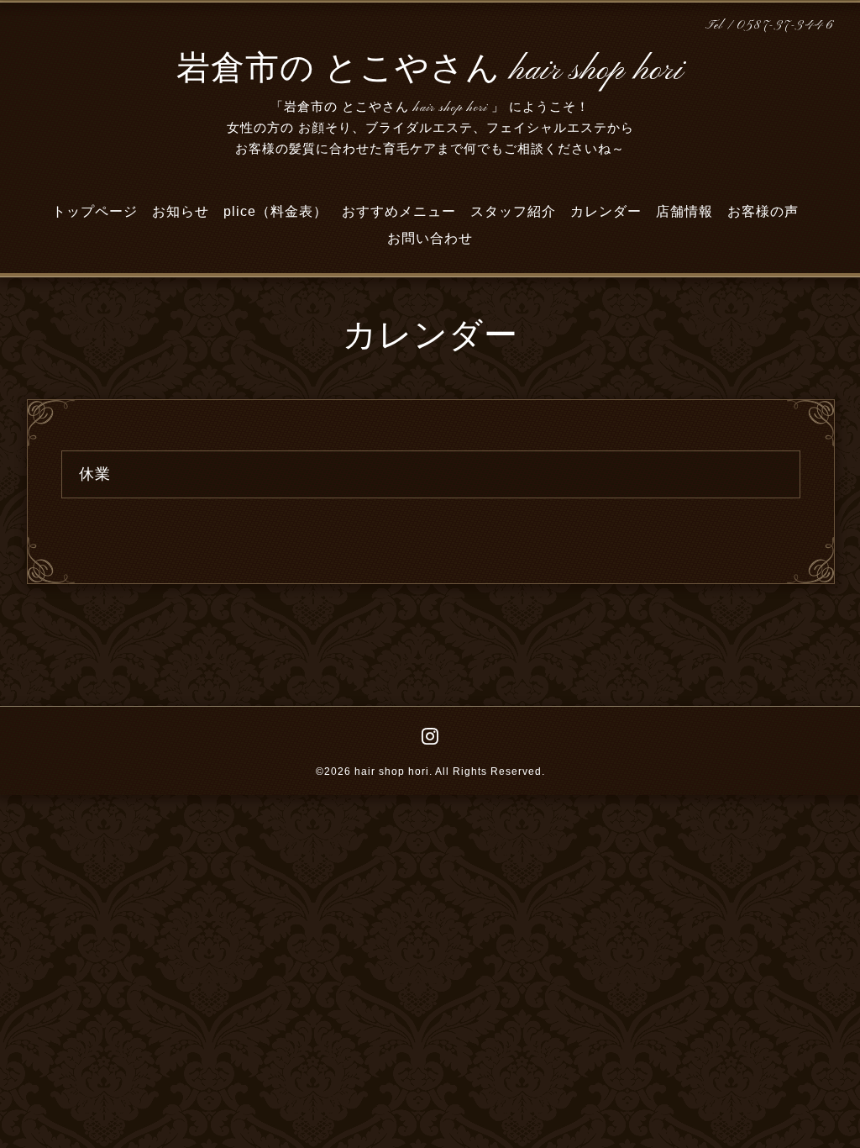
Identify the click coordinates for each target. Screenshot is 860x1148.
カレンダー (606, 211)
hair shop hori (391, 771)
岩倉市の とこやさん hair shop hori (430, 71)
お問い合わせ (430, 238)
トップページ (95, 211)
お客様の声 (763, 211)
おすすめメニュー (399, 211)
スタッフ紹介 (513, 211)
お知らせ (180, 211)
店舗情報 (684, 211)
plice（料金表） (275, 211)
